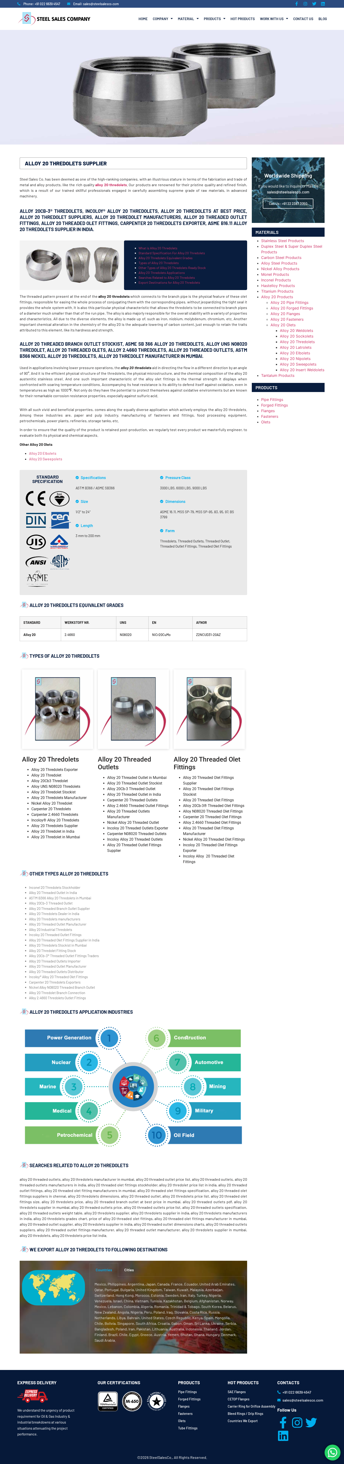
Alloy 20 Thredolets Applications (162, 273)
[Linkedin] (283, 1436)
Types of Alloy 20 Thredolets (159, 263)
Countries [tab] (104, 1270)
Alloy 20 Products (277, 296)
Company (160, 19)
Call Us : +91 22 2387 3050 (288, 203)
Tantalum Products (277, 375)
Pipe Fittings (272, 399)
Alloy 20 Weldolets (296, 330)
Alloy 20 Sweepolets (45, 459)
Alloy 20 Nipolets (295, 358)
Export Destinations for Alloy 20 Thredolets (169, 282)
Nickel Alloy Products (280, 268)
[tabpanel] (167, 1314)
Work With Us (272, 19)
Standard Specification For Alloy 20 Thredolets (172, 253)
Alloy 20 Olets (283, 325)
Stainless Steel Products (282, 240)
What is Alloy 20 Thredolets (158, 248)
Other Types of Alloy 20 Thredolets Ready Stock (172, 268)
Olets (265, 422)
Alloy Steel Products (279, 263)
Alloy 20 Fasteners (287, 319)
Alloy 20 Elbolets (42, 453)
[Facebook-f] (283, 1422)
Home (143, 19)
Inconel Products (276, 280)
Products (212, 19)
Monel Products (275, 274)
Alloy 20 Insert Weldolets (302, 369)
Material (186, 19)
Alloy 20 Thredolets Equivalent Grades (166, 258)
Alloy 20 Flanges (285, 313)
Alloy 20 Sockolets (296, 336)
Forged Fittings (274, 405)
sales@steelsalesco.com (288, 191)
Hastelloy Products (278, 285)
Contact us (303, 19)
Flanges (268, 410)
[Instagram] (297, 1422)
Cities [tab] (129, 1270)
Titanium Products (277, 291)
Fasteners (269, 416)
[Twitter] (311, 1422)
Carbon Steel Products (281, 257)
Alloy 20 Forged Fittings (292, 308)
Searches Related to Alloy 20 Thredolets (167, 278)
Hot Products (243, 19)
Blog (322, 19)
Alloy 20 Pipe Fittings (289, 302)
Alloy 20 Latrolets (295, 347)
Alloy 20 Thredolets (297, 341)
